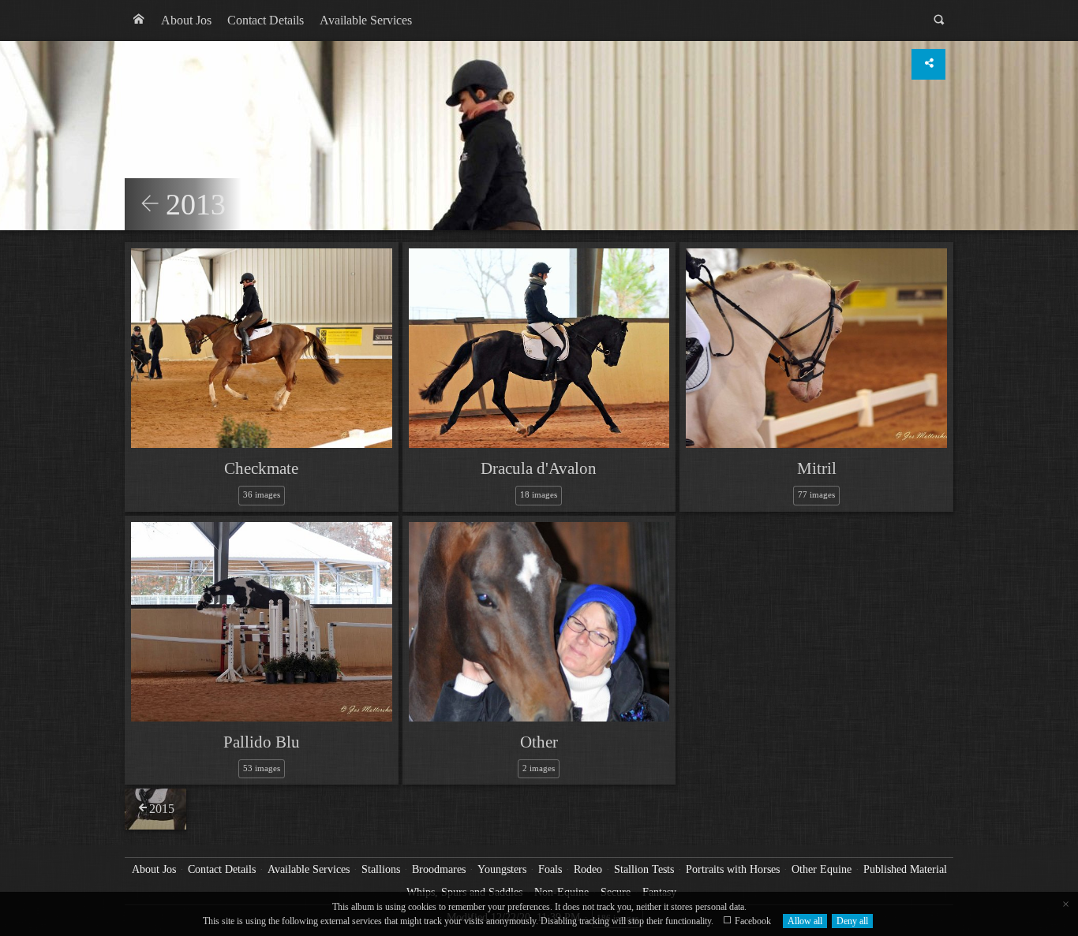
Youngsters (501, 869)
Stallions (380, 869)
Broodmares (439, 869)
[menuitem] (139, 20)
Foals (550, 869)
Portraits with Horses (733, 869)
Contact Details (265, 20)
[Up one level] (149, 205)
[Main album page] (139, 20)
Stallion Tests (644, 869)
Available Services (366, 20)
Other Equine (822, 869)
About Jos (186, 20)
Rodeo (588, 869)
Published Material (905, 869)
